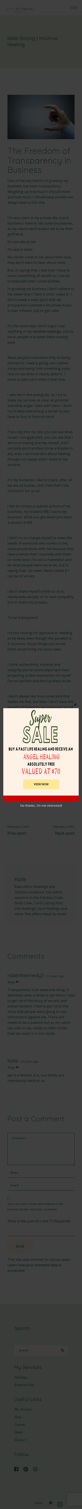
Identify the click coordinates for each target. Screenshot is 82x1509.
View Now (41, 784)
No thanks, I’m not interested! (41, 805)
